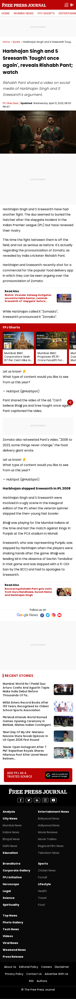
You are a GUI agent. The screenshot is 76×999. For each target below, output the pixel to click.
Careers (46, 967)
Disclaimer (62, 967)
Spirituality (11, 905)
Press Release (13, 957)
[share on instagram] (45, 800)
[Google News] (27, 615)
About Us (10, 967)
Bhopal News (11, 839)
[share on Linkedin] (37, 800)
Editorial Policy (28, 967)
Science (9, 898)
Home (6, 13)
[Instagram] (54, 615)
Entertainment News (53, 812)
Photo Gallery (13, 922)
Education (10, 853)
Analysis (9, 812)
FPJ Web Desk (10, 103)
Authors (42, 981)
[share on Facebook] (21, 800)
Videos (8, 936)
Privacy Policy (14, 974)
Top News (10, 915)
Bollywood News (48, 818)
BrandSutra (11, 864)
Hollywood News (48, 825)
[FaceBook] (42, 615)
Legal (7, 891)
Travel (42, 898)
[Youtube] (59, 615)
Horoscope (11, 884)
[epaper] (66, 5)
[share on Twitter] (29, 800)
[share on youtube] (53, 800)
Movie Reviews (47, 832)
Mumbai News (24, 13)
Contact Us (34, 974)
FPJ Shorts (46, 13)
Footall (42, 877)
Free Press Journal (24, 5)
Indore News (11, 832)
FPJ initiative (12, 877)
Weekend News (14, 950)
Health (42, 891)
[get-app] (72, 5)
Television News (48, 853)
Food (41, 905)
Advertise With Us (56, 974)
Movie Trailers (47, 839)
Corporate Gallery (16, 870)
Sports (16, 42)
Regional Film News (51, 846)
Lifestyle (44, 884)
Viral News (10, 943)
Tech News (11, 929)
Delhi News (10, 846)
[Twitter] (48, 615)
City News (10, 818)
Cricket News (47, 870)
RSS (31, 981)
